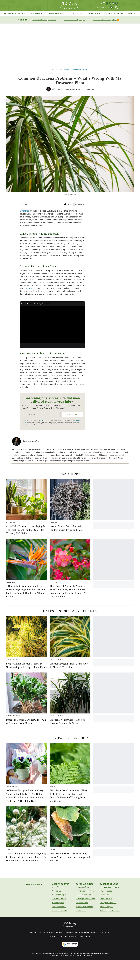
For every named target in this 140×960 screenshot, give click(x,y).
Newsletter (81, 204)
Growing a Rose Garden (85, 899)
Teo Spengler (59, 89)
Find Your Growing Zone (109, 887)
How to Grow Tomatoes (85, 891)
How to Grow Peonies (84, 907)
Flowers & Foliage (54, 14)
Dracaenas (24, 211)
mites (43, 288)
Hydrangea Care (82, 887)
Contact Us (56, 891)
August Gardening (16, 14)
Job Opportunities (59, 907)
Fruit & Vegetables (76, 14)
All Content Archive (59, 911)
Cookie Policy (104, 932)
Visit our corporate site (101, 953)
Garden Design (35, 14)
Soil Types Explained (108, 903)
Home (54, 69)
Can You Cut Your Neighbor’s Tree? (44, 20)
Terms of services (46, 420)
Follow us (70, 204)
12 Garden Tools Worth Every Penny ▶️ (106, 20)
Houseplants (95, 14)
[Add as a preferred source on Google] (70, 944)
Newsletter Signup (59, 895)
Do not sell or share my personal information (70, 936)
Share (25, 204)
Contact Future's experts (50, 932)
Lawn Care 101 (106, 899)
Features (90, 89)
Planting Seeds (106, 891)
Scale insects (31, 288)
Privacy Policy (90, 932)
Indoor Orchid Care (83, 895)
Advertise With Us (59, 899)
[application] (52, 324)
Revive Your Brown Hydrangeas (74, 20)
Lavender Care (82, 903)
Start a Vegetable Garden (110, 911)
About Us (56, 887)
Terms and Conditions (73, 932)
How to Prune (105, 895)
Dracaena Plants (80, 69)
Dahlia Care (81, 911)
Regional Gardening (114, 14)
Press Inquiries (58, 903)
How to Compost (106, 907)
